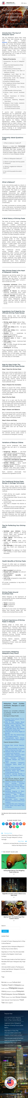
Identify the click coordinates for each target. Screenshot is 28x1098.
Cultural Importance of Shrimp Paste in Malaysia (14, 96)
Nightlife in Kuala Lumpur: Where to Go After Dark (14, 894)
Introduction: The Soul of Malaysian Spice (14, 62)
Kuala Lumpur (5, 988)
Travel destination (14, 1000)
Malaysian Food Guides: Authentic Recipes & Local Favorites (14, 104)
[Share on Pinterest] (10, 823)
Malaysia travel (8, 997)
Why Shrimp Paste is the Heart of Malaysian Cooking (14, 71)
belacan (4, 42)
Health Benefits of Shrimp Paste (13, 90)
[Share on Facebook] (6, 823)
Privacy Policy (8, 1065)
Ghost (22, 985)
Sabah (3, 1000)
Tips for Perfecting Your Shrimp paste (14, 87)
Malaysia (19, 813)
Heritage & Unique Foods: (13, 106)
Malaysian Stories (12, 994)
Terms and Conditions (17, 1094)
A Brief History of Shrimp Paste (12, 68)
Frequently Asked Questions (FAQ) (13, 65)
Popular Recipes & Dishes (13, 108)
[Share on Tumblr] (10, 826)
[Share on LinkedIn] (13, 823)
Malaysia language (11, 991)
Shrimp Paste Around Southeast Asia (14, 93)
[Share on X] (3, 823)
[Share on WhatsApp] (17, 826)
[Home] (1, 23)
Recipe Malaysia (21, 997)
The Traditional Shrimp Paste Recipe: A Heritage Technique (14, 84)
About (6, 1061)
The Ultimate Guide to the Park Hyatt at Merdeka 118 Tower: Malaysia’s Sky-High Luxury (13, 962)
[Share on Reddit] (24, 823)
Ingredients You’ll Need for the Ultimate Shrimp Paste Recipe (14, 75)
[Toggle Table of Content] (22, 59)
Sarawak (7, 1000)
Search (3, 925)
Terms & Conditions (10, 1067)
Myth (14, 997)
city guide (9, 982)
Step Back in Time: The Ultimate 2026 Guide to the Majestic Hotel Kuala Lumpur (12, 954)
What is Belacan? (8, 67)
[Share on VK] (20, 823)
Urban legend (8, 1002)
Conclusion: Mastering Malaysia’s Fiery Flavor (14, 100)
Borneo (3, 982)
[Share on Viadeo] (14, 826)
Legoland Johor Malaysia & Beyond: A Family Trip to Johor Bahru (13, 1025)
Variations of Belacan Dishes (12, 81)
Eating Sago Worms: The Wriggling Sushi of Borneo (14, 871)
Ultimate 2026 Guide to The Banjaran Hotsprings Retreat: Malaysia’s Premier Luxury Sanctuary (13, 969)
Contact (6, 1063)
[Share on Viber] (17, 823)
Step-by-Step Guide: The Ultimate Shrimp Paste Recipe (14, 78)
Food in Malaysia (12, 813)
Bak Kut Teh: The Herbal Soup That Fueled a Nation (14, 917)
